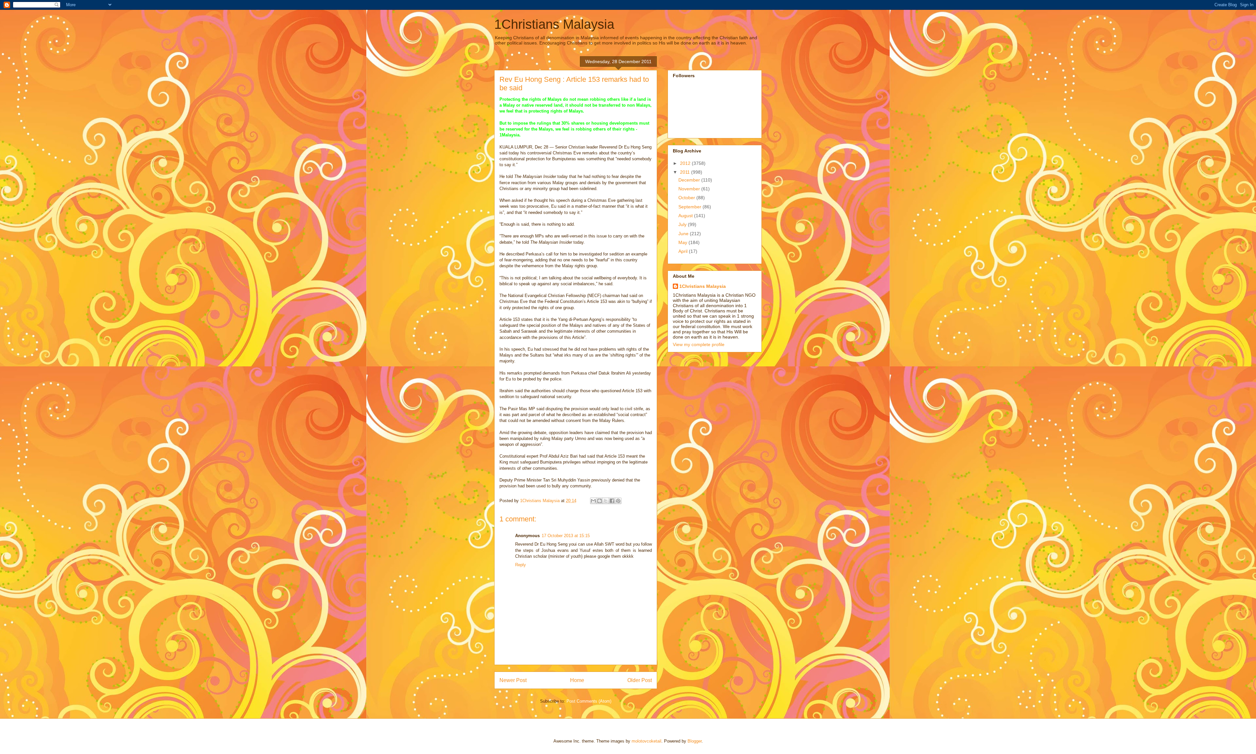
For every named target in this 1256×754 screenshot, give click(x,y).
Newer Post (513, 680)
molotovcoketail (646, 741)
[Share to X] (605, 501)
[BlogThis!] (599, 501)
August (686, 215)
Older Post (639, 680)
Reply (520, 564)
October (687, 197)
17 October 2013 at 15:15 (566, 535)
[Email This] (593, 501)
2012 (686, 163)
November (689, 188)
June (684, 233)
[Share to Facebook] (612, 501)
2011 (685, 172)
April (683, 251)
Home (577, 680)
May (683, 242)
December (689, 180)
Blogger (695, 741)
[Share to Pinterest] (618, 501)
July (683, 224)
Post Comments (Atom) (589, 701)
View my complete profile (698, 344)
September (690, 206)
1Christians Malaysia (554, 24)
